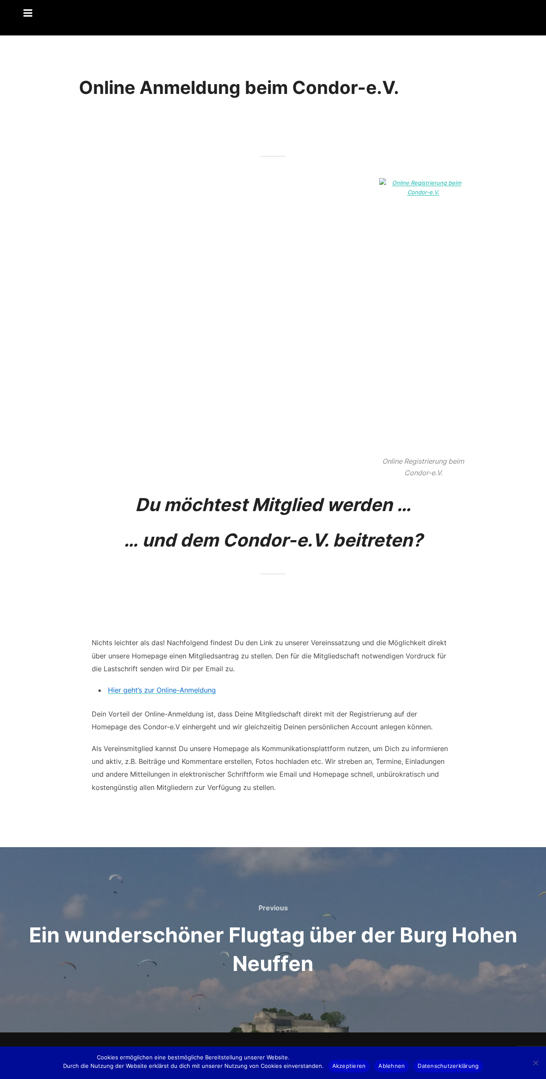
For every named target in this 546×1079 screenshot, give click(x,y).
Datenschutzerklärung (448, 1065)
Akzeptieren (349, 1065)
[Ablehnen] (535, 1063)
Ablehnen (391, 1065)
